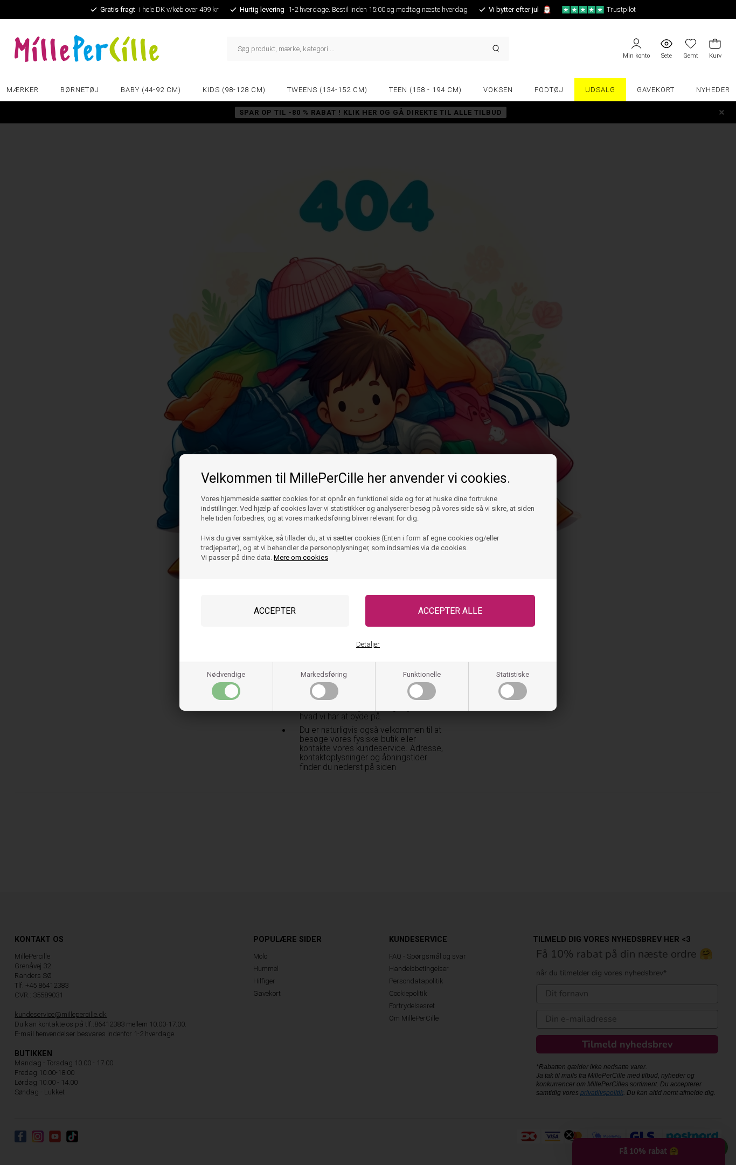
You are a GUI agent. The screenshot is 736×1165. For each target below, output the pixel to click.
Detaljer (368, 644)
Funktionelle (422, 674)
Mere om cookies (301, 557)
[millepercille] (120, 48)
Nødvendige (226, 674)
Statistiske (512, 674)
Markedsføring (324, 674)
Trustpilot (621, 9)
